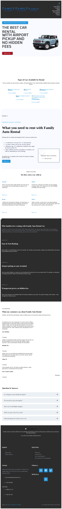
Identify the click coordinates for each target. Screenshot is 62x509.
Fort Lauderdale (56, 10)
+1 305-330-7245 (47, 158)
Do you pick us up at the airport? (13, 400)
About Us (57, 13)
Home (58, 5)
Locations (57, 8)
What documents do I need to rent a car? (15, 418)
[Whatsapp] (46, 479)
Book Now (8, 452)
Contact (58, 14)
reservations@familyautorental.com (12, 477)
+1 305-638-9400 (9, 482)
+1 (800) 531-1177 (9, 489)
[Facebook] (46, 470)
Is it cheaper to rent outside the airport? (15, 394)
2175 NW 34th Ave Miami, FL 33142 (16, 469)
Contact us (38, 454)
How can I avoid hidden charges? (13, 406)
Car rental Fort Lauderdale (43, 458)
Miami (58, 9)
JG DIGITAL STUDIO (15, 504)
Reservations (57, 6)
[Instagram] (41, 470)
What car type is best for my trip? (13, 412)
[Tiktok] (51, 470)
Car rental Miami (40, 456)
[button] (31, 394)
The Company (56, 12)
